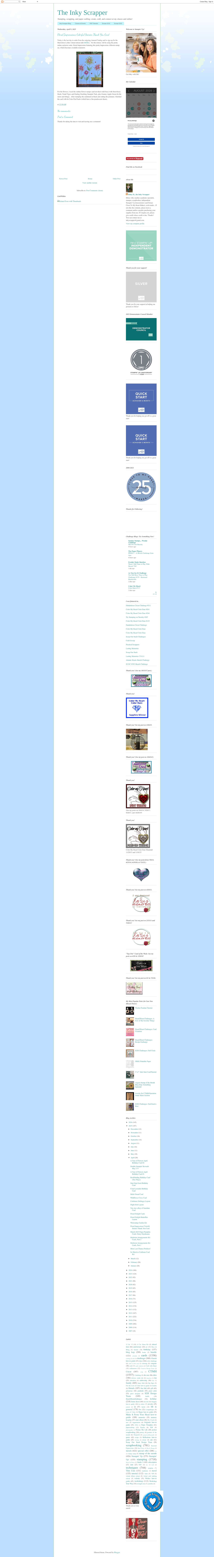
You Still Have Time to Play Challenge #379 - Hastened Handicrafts (137, 577)
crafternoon (133, 1368)
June (132, 1150)
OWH (136, 1425)
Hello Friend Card (136, 1194)
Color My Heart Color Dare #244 (138, 613)
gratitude (141, 1391)
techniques (132, 1467)
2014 (131, 1306)
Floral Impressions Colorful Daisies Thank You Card (140, 1227)
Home (90, 178)
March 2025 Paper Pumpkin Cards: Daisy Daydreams (140, 1233)
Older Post (116, 178)
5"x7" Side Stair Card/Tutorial (145, 1072)
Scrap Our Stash (131, 652)
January (134, 1266)
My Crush (150, 1420)
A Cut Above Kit (142, 1344)
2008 (131, 1327)
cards (144, 1355)
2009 (131, 1324)
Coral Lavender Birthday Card (139, 1189)
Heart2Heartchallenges (134, 1399)
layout (143, 1407)
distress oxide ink (137, 1378)
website (137, 1478)
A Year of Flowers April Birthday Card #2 (138, 1161)
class (140, 1361)
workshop (138, 1481)
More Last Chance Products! (140, 1248)
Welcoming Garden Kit (138, 1223)
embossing (143, 1380)
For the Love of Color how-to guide (137, 1386)
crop (141, 1372)
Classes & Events (80, 23)
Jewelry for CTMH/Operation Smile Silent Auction (145, 1094)
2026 (131, 1122)
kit (135, 1407)
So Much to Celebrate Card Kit (140, 1253)
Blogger (117, 1552)
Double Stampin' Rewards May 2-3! (139, 1167)
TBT (140, 1465)
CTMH (152, 1371)
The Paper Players (135, 551)
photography (129, 1430)
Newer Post (63, 178)
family (129, 1382)
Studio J (140, 1462)
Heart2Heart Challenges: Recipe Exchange (144, 1041)
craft (131, 1366)
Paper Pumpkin (147, 1425)
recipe (137, 1437)
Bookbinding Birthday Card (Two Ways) (140, 1178)
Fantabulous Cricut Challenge (136, 625)
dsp (155, 1378)
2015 (131, 1302)
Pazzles (142, 1427)
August (133, 1143)
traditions (145, 1471)
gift (152, 1388)
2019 (131, 1288)
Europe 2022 (118, 23)
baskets (136, 1350)
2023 (131, 1273)
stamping (142, 1459)
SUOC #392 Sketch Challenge (137, 664)
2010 (131, 1320)
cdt (133, 1358)
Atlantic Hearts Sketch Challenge (137, 660)
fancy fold (141, 1383)
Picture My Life (141, 1430)
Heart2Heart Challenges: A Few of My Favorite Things (144, 1019)
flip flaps (151, 1383)
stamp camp (132, 1454)
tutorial (135, 1473)
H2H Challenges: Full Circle (145, 1050)
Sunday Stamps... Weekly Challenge (137, 541)
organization (136, 1422)
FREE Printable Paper (143, 1061)
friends (131, 1388)
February (134, 1262)
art (146, 1347)
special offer (143, 1450)
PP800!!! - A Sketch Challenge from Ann (140, 554)
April (133, 1157)
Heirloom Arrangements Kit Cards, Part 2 (140, 1238)
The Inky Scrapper (82, 12)
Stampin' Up (137, 1456)
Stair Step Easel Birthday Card (139, 1184)
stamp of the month (148, 1453)
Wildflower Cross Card (138, 1198)
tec (147, 1465)
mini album (140, 1420)
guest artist (153, 1391)
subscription (152, 1462)
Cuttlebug (138, 1375)
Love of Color (130, 1412)
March (133, 1258)
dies (155, 1375)
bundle (154, 1352)
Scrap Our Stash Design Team (139, 1442)
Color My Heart (134, 586)
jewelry (150, 1404)
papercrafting (130, 1427)
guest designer (135, 1393)
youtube (150, 1484)
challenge (141, 1358)
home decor (135, 1401)
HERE (86, 42)
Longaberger (150, 1409)
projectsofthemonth (148, 1435)
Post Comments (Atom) (94, 190)
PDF (151, 1427)
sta (156, 1451)
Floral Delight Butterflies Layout (139, 1218)
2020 (131, 1284)
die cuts (146, 1375)
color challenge (152, 1361)
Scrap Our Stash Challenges (136, 636)
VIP (152, 1473)
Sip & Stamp (150, 1448)
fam (153, 1380)
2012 (131, 1313)
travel (154, 1470)
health (147, 1396)
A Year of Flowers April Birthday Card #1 (138, 1173)
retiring (137, 1440)
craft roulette (139, 1366)
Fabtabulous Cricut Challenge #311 (138, 605)
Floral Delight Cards (137, 1214)
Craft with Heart (151, 1366)
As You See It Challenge (137, 573)
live (140, 1409)
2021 (131, 1281)
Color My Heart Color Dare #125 (138, 621)
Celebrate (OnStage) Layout (140, 1201)
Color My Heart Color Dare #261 (138, 609)
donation (148, 1378)
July (132, 1147)
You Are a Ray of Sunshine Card (140, 1209)
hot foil (146, 1402)
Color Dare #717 (134, 588)
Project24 (137, 1435)
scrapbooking (133, 1445)
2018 (131, 1291)
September (135, 1139)
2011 (131, 1316)
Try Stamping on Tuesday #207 (137, 617)
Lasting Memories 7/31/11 (135, 656)
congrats (154, 1363)
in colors (141, 1404)
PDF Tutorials (94, 23)
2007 (131, 1331)
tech (152, 1465)
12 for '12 (129, 1344)
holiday (153, 1398)
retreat (144, 1440)
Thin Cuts (130, 1470)
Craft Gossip (130, 640)
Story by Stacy (130, 1462)
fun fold (143, 1388)
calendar (134, 1356)
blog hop (130, 1352)
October (134, 1136)
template (150, 1468)
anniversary (137, 1347)
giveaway (129, 1391)
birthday (147, 1349)
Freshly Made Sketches (137, 562)
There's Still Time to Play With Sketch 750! (138, 565)
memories (141, 1417)
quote (128, 1437)
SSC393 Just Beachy (135, 544)
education (133, 1380)
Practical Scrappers (132, 644)
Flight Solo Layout (137, 1204)
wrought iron (141, 1484)
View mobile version (89, 183)
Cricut (128, 1371)
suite (131, 1464)
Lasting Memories (132, 648)
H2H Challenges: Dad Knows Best (145, 1105)
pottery (142, 1432)
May (132, 1154)
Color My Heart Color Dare (136, 629)
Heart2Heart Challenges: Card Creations (145, 1030)
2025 (131, 1126)
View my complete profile (135, 223)
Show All (155, 593)
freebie (154, 1386)
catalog (128, 1358)
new (127, 1422)
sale (151, 1440)
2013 (131, 1309)
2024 (131, 1270)
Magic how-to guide (145, 1412)
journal (128, 1407)
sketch (129, 1450)
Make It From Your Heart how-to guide (141, 1416)
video (146, 1473)
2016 (131, 1298)
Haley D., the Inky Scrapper (138, 194)
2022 (131, 1277)
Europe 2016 (106, 23)
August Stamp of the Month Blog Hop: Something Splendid (145, 1084)
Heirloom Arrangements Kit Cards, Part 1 (140, 1244)
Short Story (141, 1448)
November (134, 1132)
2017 (131, 1295)
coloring (144, 1363)
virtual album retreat (133, 1476)
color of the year (134, 1363)
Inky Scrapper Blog (65, 23)
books (144, 1352)
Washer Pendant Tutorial (143, 1008)
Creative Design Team (147, 1368)
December (134, 1129)
